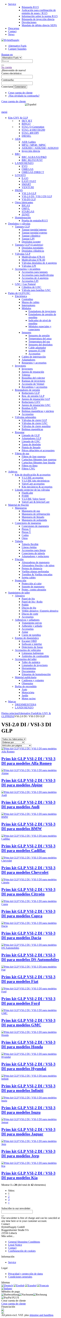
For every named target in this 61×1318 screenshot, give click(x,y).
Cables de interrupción (34, 356)
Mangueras (21, 507)
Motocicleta (28, 692)
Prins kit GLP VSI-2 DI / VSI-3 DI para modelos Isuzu (28, 1110)
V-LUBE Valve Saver (33, 498)
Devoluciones (29, 22)
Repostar (19, 432)
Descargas (13, 28)
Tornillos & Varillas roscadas (37, 574)
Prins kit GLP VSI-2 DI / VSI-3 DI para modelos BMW (28, 826)
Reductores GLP (31, 393)
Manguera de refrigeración (36, 514)
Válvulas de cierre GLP (34, 420)
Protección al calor (32, 583)
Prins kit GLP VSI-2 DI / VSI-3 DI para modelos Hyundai (28, 1066)
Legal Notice (15, 1244)
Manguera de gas (31, 511)
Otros (25, 538)
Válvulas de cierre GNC (35, 423)
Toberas (26, 374)
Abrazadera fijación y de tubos (38, 565)
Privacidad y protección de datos (25, 1273)
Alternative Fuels (17, 45)
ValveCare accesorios (33, 483)
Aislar (25, 632)
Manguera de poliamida (34, 520)
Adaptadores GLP (31, 438)
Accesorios (34, 353)
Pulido (25, 604)
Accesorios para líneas (34, 550)
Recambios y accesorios (34, 387)
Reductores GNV (31, 402)
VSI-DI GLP (29, 199)
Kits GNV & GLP (18, 117)
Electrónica (21, 296)
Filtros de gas (22, 453)
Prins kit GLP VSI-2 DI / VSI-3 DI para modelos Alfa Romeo (28, 761)
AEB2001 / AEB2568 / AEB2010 (40, 148)
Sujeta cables (29, 577)
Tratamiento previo (32, 622)
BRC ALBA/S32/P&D (34, 157)
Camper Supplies (17, 48)
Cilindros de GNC (31, 287)
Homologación (23, 217)
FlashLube (27, 492)
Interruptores (28, 305)
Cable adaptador (37, 347)
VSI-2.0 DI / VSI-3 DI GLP (37, 196)
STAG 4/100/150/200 (33, 129)
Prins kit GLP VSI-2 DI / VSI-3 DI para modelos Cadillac (28, 848)
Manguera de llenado (33, 517)
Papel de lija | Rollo (32, 601)
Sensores (26, 332)
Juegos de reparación (33, 371)
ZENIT (26, 214)
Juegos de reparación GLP (36, 399)
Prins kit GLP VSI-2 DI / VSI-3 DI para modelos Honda (28, 1044)
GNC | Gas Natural (25, 284)
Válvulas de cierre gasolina (36, 426)
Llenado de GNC (31, 441)
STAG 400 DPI (30, 132)
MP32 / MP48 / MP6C (34, 145)
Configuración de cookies (22, 1250)
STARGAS (28, 211)
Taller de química (31, 662)
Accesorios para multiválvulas (38, 275)
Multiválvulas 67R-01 (33, 256)
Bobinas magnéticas (32, 429)
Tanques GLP (22, 226)
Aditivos (12, 471)
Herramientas (29, 668)
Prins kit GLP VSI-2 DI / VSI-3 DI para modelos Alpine (28, 782)
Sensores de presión (39, 335)
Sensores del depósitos (40, 344)
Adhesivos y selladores (27, 619)
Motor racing (29, 698)
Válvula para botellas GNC (36, 290)
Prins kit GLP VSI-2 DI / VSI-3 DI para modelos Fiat (28, 979)
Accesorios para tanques (35, 272)
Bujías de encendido (26, 686)
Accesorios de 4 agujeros (35, 278)
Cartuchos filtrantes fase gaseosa (39, 459)
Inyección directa (31, 151)
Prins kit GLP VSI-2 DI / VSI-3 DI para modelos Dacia (28, 935)
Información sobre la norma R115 (40, 16)
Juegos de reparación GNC (36, 405)
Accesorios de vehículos (28, 650)
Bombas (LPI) (29, 408)
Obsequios (27, 683)
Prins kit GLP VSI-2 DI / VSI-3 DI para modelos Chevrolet (28, 870)
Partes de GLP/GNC (19, 293)
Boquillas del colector (33, 377)
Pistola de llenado (31, 447)
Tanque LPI (28, 238)
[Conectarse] (2, 1215)
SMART (26, 184)
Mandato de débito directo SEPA (39, 25)
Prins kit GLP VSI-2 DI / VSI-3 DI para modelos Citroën (28, 891)
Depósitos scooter (31, 241)
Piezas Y (26, 532)
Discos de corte (30, 613)
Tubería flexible (30, 544)
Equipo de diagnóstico (27, 638)
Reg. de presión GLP (33, 396)
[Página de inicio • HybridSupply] (10, 40)
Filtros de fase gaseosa (34, 456)
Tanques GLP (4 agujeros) (29, 244)
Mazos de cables (30, 302)
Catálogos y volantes (33, 680)
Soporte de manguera (33, 586)
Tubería (19, 541)
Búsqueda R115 (30, 7)
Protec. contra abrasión (34, 589)
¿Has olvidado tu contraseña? (23, 95)
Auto (24, 689)
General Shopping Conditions (24, 1241)
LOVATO (20, 175)
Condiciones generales (20, 1276)
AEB (18, 138)
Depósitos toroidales (32, 247)
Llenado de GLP (31, 435)
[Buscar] (2, 65)
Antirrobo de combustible (35, 656)
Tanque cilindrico (31, 235)
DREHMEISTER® (25, 704)
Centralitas (27, 299)
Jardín (25, 695)
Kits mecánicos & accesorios (37, 486)
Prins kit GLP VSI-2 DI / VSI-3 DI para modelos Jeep (28, 1153)
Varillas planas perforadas (35, 571)
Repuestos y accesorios (34, 362)
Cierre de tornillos (31, 635)
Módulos (26, 308)
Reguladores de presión (27, 390)
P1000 (25, 495)
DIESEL (26, 135)
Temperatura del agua (40, 338)
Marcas (12, 701)
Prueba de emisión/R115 (35, 220)
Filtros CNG (28, 468)
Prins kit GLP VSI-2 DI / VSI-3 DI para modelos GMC (28, 1022)
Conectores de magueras (28, 523)
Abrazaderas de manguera (35, 562)
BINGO (26, 123)
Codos (25, 535)
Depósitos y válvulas (19, 223)
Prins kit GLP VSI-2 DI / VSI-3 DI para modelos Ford (28, 1001)
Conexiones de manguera (35, 526)
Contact (12, 31)
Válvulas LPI (29, 266)
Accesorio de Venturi (33, 383)
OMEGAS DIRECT (33, 172)
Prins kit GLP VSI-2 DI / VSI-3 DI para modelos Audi (28, 804)
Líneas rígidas (29, 547)
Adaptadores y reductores (35, 556)
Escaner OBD (29, 641)
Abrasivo (20, 595)
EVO (24, 166)
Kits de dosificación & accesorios (32, 474)
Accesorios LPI (30, 281)
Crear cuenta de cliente (20, 92)
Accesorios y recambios (27, 269)
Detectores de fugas (32, 647)
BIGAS (26, 205)
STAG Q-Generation (33, 126)
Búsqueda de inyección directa (38, 19)
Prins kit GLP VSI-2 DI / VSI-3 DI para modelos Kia (28, 1175)
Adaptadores (28, 359)
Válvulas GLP (22, 253)
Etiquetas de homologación (36, 674)
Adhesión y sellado (32, 625)
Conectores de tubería (33, 553)
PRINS (19, 190)
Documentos (28, 671)
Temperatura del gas (39, 341)
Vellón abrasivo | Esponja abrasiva (40, 610)
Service (12, 4)
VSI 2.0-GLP (29, 193)
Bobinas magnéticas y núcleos (38, 411)
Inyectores (20, 365)
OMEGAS (27, 169)
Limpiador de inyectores (35, 665)
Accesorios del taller (26, 659)
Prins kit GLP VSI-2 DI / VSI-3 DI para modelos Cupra (28, 913)
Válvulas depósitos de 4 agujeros (39, 262)
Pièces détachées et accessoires (38, 450)
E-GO (25, 178)
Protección (20, 580)
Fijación (19, 559)
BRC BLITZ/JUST (32, 160)
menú (4, 112)
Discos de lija (29, 607)
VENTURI (28, 187)
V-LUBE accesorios (32, 477)
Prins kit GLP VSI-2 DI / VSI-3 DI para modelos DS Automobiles (30, 957)
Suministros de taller (19, 592)
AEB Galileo (29, 141)
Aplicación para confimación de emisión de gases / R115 (39, 12)
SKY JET (27, 120)
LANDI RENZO (24, 163)
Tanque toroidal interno (34, 229)
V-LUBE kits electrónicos (35, 480)
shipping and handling (41, 1315)
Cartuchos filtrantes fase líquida (38, 462)
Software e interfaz (32, 644)
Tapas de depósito (31, 444)
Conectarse (20, 87)
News (11, 34)
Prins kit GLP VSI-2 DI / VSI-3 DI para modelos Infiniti (28, 1088)
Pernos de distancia (32, 568)
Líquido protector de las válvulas (32, 489)
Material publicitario (25, 677)
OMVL (26, 208)
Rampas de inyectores (33, 380)
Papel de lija (28, 598)
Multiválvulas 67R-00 (33, 259)
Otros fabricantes (24, 202)
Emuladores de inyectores (42, 311)
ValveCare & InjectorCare (35, 501)
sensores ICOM (36, 350)
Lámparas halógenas (33, 653)
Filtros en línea (29, 465)
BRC (18, 154)
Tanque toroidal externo (34, 232)
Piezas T (26, 529)
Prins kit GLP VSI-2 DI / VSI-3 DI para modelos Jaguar (28, 1131)
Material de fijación (18, 504)
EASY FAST (29, 181)
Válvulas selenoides (25, 417)
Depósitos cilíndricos (33, 250)
